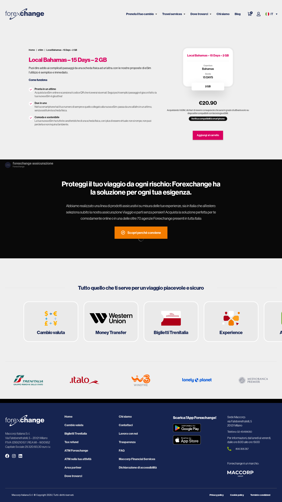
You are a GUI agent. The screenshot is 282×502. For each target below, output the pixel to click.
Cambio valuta (73, 425)
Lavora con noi (128, 433)
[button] (271, 14)
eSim (40, 49)
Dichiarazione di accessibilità (138, 467)
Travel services (172, 14)
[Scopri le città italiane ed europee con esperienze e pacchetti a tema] (231, 321)
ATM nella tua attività (77, 459)
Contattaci (126, 425)
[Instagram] (14, 456)
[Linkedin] (20, 456)
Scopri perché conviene (144, 233)
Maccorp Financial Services (137, 459)
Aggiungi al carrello (208, 135)
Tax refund (71, 442)
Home (32, 49)
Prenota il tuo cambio (140, 14)
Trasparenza (127, 442)
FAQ (122, 450)
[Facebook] (7, 456)
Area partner (72, 467)
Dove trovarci (199, 14)
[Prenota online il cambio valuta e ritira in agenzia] (51, 321)
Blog (238, 14)
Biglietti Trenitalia (75, 433)
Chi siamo (223, 14)
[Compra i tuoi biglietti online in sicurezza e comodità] (171, 321)
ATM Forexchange (76, 450)
